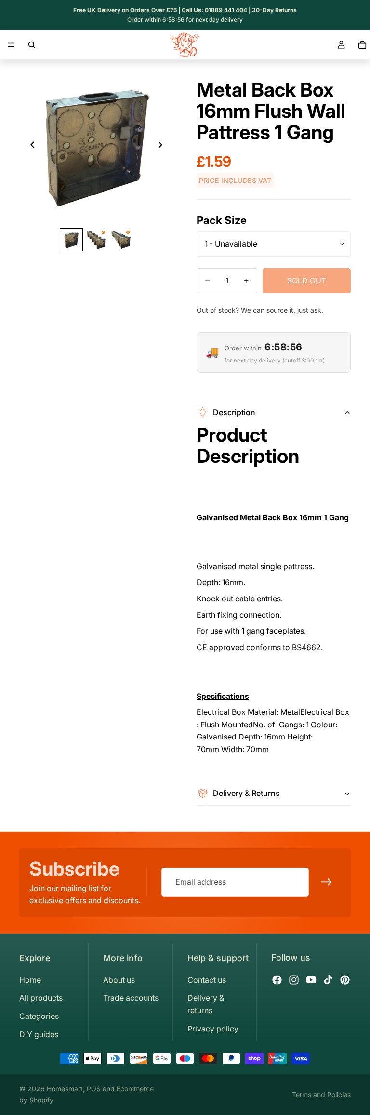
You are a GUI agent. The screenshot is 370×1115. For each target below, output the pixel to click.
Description (234, 412)
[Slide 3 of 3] (121, 240)
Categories (39, 1016)
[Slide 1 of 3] (71, 240)
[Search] (31, 45)
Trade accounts (131, 998)
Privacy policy (212, 1028)
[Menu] (11, 45)
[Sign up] (327, 883)
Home (30, 980)
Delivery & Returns (246, 793)
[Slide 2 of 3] (96, 240)
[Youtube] (311, 980)
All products (41, 998)
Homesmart (65, 1089)
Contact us (206, 980)
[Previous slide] (29, 146)
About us (119, 980)
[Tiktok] (328, 980)
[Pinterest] (345, 980)
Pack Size (222, 219)
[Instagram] (294, 980)
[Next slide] (162, 146)
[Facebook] (277, 980)
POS (94, 1089)
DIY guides (38, 1034)
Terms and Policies (321, 1094)
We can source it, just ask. (282, 310)
